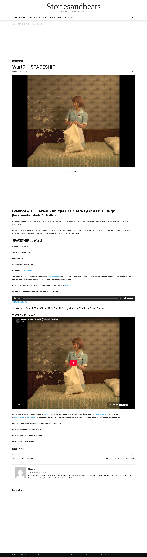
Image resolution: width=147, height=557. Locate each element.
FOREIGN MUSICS (37, 18)
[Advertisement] (73, 43)
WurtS (21, 449)
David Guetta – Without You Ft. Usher (120, 458)
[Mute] (125, 298)
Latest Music (26, 270)
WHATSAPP (19, 417)
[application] (73, 298)
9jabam (14, 71)
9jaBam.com (54, 276)
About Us (74, 555)
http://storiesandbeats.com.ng (37, 472)
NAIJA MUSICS (19, 18)
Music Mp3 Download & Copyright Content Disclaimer (117, 555)
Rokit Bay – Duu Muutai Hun (22, 458)
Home (14, 24)
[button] (132, 18)
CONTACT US (83, 555)
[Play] (15, 298)
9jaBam (68, 285)
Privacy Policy (94, 555)
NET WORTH (69, 18)
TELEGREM (30, 417)
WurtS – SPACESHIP (33, 67)
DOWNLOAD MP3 (20, 302)
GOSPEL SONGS (55, 18)
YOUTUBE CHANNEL (100, 414)
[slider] (130, 298)
